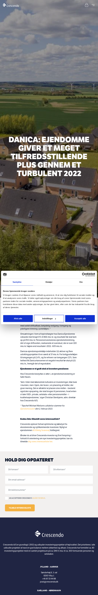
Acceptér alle (80, 318)
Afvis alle (18, 318)
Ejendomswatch (27, 409)
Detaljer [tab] (49, 282)
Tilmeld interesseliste (20, 508)
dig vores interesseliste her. (40, 441)
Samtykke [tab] (17, 282)
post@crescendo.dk (49, 582)
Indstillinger (47, 318)
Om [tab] (81, 282)
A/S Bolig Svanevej (41, 430)
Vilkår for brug (38, 498)
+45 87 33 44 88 (49, 578)
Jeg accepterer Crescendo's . (27, 498)
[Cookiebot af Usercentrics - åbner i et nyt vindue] (84, 274)
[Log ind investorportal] (86, 5)
